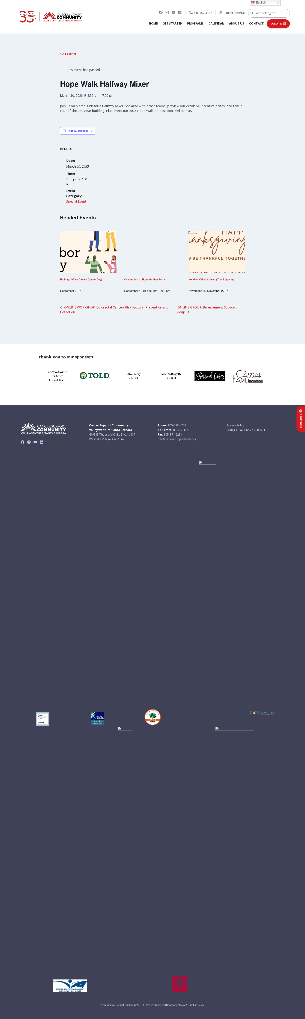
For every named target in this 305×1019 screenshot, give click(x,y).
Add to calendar (78, 131)
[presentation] (88, 252)
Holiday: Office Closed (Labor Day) (81, 279)
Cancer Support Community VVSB (124, 1004)
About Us (236, 23)
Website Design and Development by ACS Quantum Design (175, 1004)
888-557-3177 (203, 13)
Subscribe (300, 421)
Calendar (216, 23)
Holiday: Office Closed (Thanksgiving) (212, 279)
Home (153, 23)
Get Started (172, 23)
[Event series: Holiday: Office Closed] (80, 290)
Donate (276, 23)
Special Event (76, 201)
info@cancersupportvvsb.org (177, 439)
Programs (195, 23)
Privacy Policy (235, 425)
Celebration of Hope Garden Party (144, 279)
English (260, 2)
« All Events (68, 54)
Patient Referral (234, 13)
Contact (256, 23)
